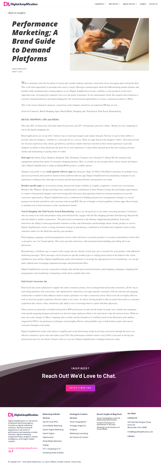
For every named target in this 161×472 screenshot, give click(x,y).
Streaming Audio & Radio (53, 452)
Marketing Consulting (79, 433)
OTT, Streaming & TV (52, 449)
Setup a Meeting (80, 388)
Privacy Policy (76, 462)
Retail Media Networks (52, 441)
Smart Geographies (78, 422)
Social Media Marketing (52, 425)
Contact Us (153, 4)
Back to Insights (17, 12)
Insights (143, 4)
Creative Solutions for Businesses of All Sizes (106, 423)
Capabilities (99, 4)
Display (46, 445)
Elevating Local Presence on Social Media (108, 428)
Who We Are (113, 4)
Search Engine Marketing (53, 429)
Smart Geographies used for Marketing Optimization (108, 419)
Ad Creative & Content (79, 437)
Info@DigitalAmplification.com (140, 432)
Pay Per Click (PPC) (50, 422)
